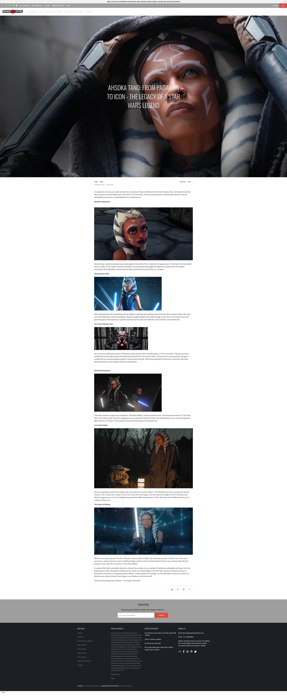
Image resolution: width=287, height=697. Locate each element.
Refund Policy (81, 653)
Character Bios (115, 674)
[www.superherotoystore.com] (12, 12)
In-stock (47, 6)
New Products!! (37, 6)
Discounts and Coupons (84, 641)
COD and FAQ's (82, 645)
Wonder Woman (123, 637)
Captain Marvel (115, 668)
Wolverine (114, 658)
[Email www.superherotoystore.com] (3, 6)
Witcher (119, 640)
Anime (130, 635)
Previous (183, 182)
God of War (124, 661)
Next (189, 182)
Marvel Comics (134, 637)
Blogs (69, 6)
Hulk (118, 661)
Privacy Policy (81, 657)
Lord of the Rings (116, 647)
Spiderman (127, 633)
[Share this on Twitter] (171, 589)
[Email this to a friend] (189, 589)
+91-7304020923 (24, 6)
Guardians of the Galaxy (129, 668)
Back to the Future (127, 665)
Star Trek (121, 670)
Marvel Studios (121, 642)
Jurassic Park (115, 645)
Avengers (130, 642)
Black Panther (122, 658)
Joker (139, 647)
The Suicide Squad (126, 649)
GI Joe (125, 640)
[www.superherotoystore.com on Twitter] (17, 6)
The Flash (114, 637)
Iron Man (124, 635)
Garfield (136, 642)
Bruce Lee (126, 647)
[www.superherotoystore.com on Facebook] (6, 6)
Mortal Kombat (115, 665)
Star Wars (120, 663)
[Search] (282, 11)
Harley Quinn (115, 649)
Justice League (125, 645)
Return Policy (81, 649)
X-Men (135, 656)
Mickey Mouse (127, 651)
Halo (130, 661)
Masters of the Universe (124, 656)
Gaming (130, 658)
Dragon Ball (136, 635)
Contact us (80, 637)
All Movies (130, 654)
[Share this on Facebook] (177, 589)
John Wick (137, 665)
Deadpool (133, 647)
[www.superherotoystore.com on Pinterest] (13, 6)
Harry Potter (135, 645)
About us (80, 633)
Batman (113, 633)
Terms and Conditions (84, 661)
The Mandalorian (129, 663)
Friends (135, 661)
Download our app (58, 6)
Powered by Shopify (125, 686)
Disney (119, 651)
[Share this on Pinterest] (183, 589)
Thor (118, 635)
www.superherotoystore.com (91, 686)
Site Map (80, 665)
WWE (137, 663)
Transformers (121, 654)
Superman (120, 633)
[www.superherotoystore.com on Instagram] (10, 6)
